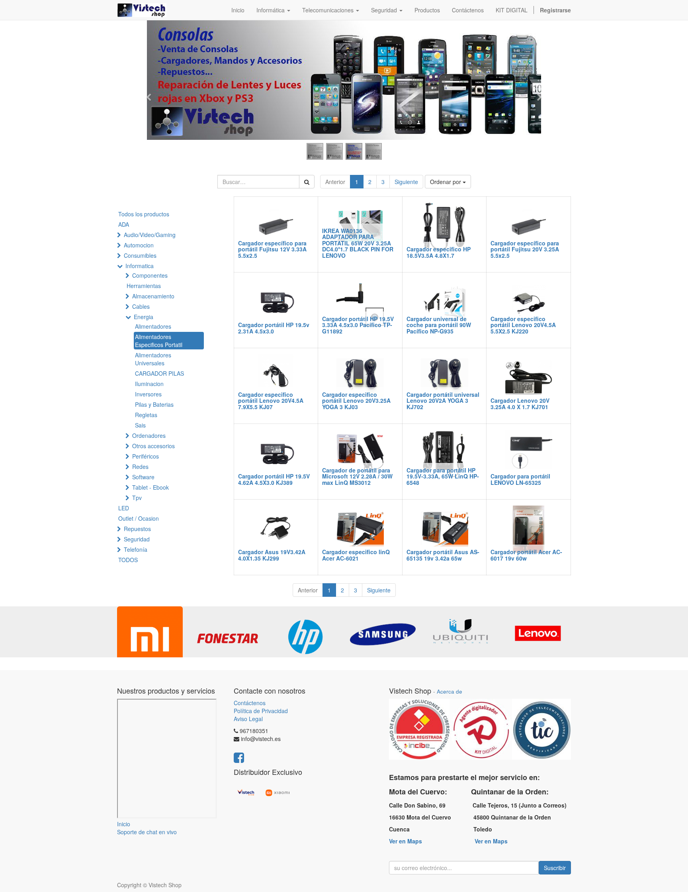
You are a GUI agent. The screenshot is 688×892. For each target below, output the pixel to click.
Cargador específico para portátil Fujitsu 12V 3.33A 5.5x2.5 (272, 249)
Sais (140, 425)
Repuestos (137, 529)
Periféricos (145, 456)
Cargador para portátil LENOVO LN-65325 (520, 479)
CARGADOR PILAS (159, 373)
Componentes (150, 275)
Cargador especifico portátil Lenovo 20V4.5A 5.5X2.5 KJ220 (523, 325)
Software (143, 477)
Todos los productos (143, 214)
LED (123, 508)
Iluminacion (149, 384)
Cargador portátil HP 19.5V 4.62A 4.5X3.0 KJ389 (274, 479)
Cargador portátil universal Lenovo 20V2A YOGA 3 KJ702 (443, 400)
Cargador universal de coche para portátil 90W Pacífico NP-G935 (439, 325)
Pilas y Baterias (154, 404)
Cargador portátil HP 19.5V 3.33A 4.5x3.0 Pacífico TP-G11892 (358, 325)
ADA (123, 224)
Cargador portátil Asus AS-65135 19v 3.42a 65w (443, 555)
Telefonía (135, 549)
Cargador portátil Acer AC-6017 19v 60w (526, 555)
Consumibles (140, 255)
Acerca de (449, 691)
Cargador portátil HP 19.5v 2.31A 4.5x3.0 (273, 328)
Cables (141, 306)
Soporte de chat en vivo (147, 832)
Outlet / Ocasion (138, 518)
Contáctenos (250, 703)
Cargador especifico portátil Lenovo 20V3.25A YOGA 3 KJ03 (356, 400)
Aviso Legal (248, 719)
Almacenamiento (153, 296)
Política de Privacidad (261, 711)
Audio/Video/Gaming (150, 235)
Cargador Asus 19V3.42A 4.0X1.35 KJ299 (271, 555)
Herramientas (144, 286)
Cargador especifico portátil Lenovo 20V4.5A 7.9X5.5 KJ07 (270, 400)
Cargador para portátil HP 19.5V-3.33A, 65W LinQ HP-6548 (443, 476)
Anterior (335, 182)
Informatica (139, 266)
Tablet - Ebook (150, 487)
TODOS (128, 560)
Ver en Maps (405, 841)
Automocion (139, 245)
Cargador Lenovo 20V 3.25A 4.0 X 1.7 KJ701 (520, 403)
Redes (140, 467)
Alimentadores (153, 326)
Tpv (137, 498)
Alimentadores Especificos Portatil (158, 341)
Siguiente (406, 182)
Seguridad (137, 539)
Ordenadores (149, 435)
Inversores (148, 394)
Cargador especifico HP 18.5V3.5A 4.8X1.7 (439, 252)
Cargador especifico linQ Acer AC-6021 (356, 555)
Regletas (146, 415)
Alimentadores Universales (153, 359)
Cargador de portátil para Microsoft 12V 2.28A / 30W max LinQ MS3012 (357, 476)
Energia (143, 317)
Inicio (123, 824)
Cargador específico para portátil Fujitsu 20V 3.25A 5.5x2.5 (525, 249)
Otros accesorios (153, 446)
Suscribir (555, 868)
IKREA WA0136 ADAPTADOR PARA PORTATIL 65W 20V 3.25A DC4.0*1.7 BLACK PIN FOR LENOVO (357, 243)
